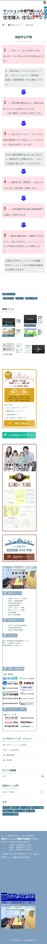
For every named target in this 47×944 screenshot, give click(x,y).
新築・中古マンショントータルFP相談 (14, 745)
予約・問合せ (30, 811)
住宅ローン (15, 807)
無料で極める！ (21, 423)
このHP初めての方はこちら (21, 435)
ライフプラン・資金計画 (10, 814)
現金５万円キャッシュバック (24, 242)
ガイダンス (20, 298)
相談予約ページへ (21, 557)
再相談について (18, 332)
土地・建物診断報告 (9, 755)
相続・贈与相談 (7, 760)
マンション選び (19, 811)
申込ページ (16, 50)
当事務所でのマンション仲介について (28, 350)
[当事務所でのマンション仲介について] (30, 322)
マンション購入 (25, 807)
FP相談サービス (8, 298)
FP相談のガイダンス (9, 294)
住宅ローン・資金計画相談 (11, 750)
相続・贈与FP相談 (40, 332)
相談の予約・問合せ (8, 325)
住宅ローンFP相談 (31, 298)
